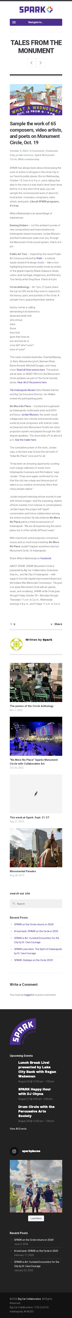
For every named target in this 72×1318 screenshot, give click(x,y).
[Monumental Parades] (36, 865)
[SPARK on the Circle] (36, 9)
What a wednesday (28, 159)
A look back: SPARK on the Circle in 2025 (36, 931)
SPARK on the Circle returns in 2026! (34, 924)
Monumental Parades (23, 871)
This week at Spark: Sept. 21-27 (29, 817)
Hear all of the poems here (32, 382)
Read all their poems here (31, 369)
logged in (29, 994)
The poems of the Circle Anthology (31, 706)
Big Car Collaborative (29, 1298)
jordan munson (24, 155)
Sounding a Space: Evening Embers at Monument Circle (31, 62)
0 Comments (37, 150)
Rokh (39, 258)
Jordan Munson (29, 414)
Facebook (46, 558)
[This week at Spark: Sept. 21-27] (36, 793)
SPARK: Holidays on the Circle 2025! (33, 960)
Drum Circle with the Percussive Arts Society (36, 1111)
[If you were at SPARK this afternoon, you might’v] (36, 1186)
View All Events (18, 1128)
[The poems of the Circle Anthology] (36, 700)
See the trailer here (25, 439)
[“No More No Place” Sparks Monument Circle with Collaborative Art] (36, 753)
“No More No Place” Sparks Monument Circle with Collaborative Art (40, 62)
